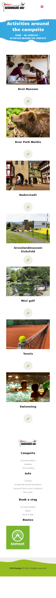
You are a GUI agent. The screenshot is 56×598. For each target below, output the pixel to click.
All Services (31, 35)
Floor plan (28, 492)
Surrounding (28, 468)
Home (18, 35)
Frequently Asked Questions (28, 484)
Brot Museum (28, 89)
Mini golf (28, 300)
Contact (28, 480)
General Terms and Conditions (28, 488)
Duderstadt (28, 194)
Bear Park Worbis (28, 142)
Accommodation (28, 460)
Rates (28, 510)
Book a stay (28, 514)
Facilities (28, 464)
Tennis (28, 353)
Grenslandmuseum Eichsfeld (28, 249)
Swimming (28, 406)
